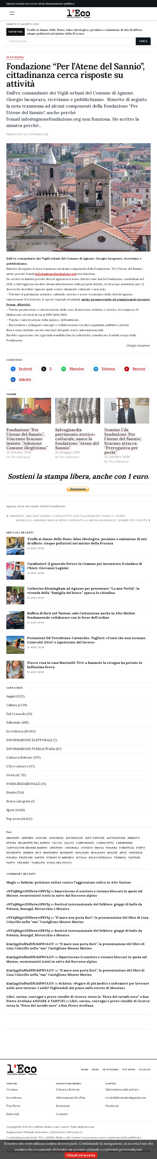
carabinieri (124, 843)
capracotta (105, 843)
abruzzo (28, 838)
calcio (69, 843)
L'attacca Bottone (19, 757)
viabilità (38, 862)
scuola (81, 857)
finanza (111, 847)
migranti (67, 852)
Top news (13, 819)
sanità (39, 857)
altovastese (116, 838)
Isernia (28, 852)
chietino (56, 847)
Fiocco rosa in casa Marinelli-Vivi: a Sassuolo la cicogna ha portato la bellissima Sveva (84, 665)
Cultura (11, 705)
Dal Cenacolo (16, 714)
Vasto (10, 862)
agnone (11, 506)
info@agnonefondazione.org (55, 274)
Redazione (63, 1106)
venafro (23, 862)
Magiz (11, 882)
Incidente (13, 852)
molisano (98, 852)
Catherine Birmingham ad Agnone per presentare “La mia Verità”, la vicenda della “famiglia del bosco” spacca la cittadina (83, 590)
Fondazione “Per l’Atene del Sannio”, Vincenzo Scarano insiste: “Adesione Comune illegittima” (26, 438)
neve (123, 852)
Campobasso (85, 843)
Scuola (11, 792)
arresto (134, 838)
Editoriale (13, 722)
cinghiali (72, 847)
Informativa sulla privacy (122, 1089)
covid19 (87, 847)
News (10, 775)
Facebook (112, 1106)
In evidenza (15, 57)
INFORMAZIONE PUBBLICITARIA (30, 749)
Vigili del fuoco (59, 862)
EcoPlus (145, 1069)
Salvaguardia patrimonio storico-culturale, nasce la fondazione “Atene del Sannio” (77, 438)
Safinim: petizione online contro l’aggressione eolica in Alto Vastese (76, 882)
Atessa (11, 843)
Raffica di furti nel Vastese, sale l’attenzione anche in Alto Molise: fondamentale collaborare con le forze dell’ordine (81, 615)
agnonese (56, 838)
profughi (26, 857)
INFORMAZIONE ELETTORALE (29, 740)
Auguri (11, 696)
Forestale (126, 847)
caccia (57, 843)
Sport (10, 810)
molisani (82, 852)
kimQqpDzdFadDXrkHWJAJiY (30, 944)
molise (112, 852)
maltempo (50, 852)
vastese (134, 857)
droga (99, 847)
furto (140, 847)
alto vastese (95, 838)
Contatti (61, 1114)
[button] (12, 13)
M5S (38, 852)
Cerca (143, 41)
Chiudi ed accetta (81, 1155)
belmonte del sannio (34, 843)
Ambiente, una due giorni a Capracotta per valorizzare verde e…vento (67, 515)
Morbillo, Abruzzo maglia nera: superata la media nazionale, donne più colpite (82, 520)
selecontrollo (100, 857)
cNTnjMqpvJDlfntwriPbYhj (28, 891)
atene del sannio (28, 506)
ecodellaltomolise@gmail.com (125, 1097)
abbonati (13, 838)
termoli (120, 857)
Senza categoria (18, 801)
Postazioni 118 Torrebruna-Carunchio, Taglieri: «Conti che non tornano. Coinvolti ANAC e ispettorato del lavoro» (86, 640)
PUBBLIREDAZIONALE (23, 784)
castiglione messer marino (27, 847)
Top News (129, 1069)
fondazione (58, 506)
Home (85, 1069)
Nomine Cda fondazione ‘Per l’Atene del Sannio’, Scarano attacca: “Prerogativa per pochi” (122, 441)
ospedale (136, 852)
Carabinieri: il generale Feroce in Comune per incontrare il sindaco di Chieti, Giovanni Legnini (84, 566)
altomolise (74, 838)
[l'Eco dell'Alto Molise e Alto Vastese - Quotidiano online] (78, 13)
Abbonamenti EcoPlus (70, 1097)
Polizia (11, 857)
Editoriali (12, 1114)
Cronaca (12, 1089)
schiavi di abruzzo (60, 857)
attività (45, 506)
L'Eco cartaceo (17, 766)
